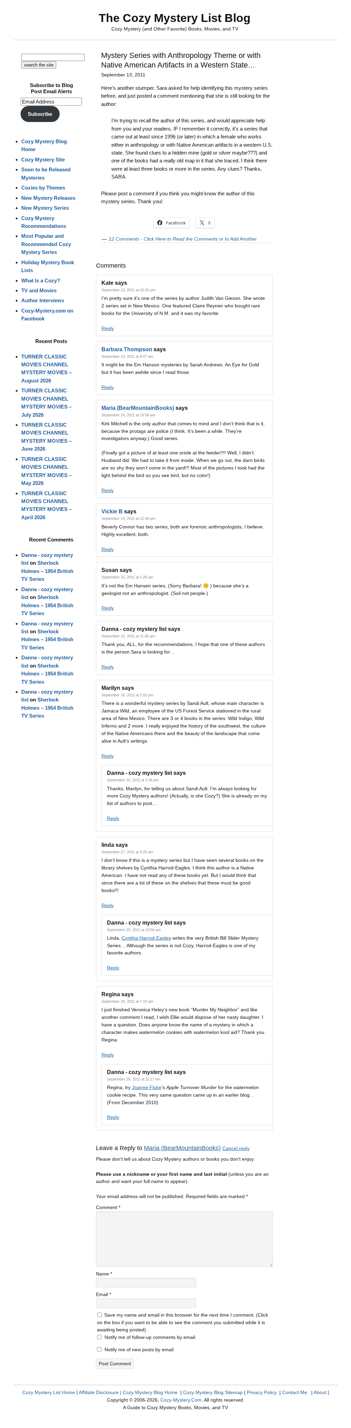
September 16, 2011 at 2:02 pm (127, 695)
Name (104, 1274)
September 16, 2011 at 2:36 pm (133, 780)
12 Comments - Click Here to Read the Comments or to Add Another (183, 239)
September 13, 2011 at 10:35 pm (128, 290)
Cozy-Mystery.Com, (181, 1400)
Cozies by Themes (43, 188)
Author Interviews (42, 300)
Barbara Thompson (126, 349)
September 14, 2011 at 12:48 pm (128, 518)
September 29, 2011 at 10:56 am (134, 930)
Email (103, 1294)
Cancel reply (236, 1148)
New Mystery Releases (48, 198)
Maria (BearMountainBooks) (137, 408)
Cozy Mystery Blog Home (150, 1392)
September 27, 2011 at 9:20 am (127, 852)
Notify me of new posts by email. (140, 1349)
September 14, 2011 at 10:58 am (128, 415)
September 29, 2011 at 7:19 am (127, 1001)
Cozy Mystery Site (43, 159)
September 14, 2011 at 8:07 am (127, 356)
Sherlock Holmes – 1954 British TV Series (47, 571)
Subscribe (40, 114)
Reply (107, 328)
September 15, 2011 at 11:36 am (128, 636)
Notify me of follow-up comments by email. (150, 1337)
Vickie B (112, 511)
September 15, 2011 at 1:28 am (127, 577)
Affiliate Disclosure (99, 1392)
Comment (108, 1207)
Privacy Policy (262, 1392)
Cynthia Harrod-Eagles (146, 938)
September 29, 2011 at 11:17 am (133, 1079)
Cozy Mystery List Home (48, 1392)
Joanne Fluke (146, 1087)
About (320, 1392)
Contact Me (294, 1392)
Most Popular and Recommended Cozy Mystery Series (46, 244)
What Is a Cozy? (40, 280)
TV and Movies (39, 290)
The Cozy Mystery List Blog (175, 17)
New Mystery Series (45, 208)
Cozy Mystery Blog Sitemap (213, 1392)
